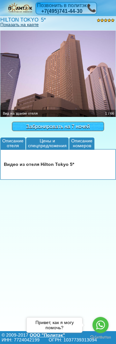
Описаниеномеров (81, 143)
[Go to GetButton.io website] (100, 337)
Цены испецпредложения (47, 143)
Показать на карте (19, 24)
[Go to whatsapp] (100, 325)
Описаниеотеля (13, 143)
